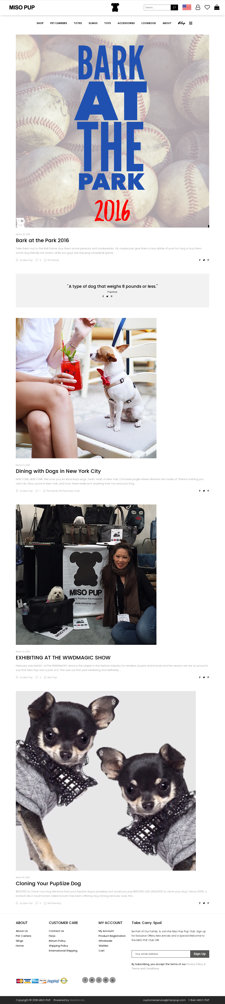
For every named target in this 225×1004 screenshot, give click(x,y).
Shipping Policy (58, 946)
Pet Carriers (23, 936)
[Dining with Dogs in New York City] (86, 388)
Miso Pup (28, 260)
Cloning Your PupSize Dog (48, 883)
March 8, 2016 (23, 877)
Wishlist (103, 946)
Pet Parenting (66, 490)
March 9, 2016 (23, 651)
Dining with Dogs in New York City (58, 471)
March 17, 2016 (23, 465)
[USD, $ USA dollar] (186, 7)
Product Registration (112, 936)
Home (20, 946)
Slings (19, 941)
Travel (76, 490)
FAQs (52, 936)
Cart (102, 950)
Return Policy (57, 941)
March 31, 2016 (23, 234)
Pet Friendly (53, 260)
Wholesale (105, 941)
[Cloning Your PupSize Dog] (106, 781)
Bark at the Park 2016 (42, 240)
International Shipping (63, 950)
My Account (106, 931)
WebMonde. (77, 1000)
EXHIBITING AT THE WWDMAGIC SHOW (63, 657)
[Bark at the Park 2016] (112, 131)
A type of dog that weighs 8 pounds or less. (112, 286)
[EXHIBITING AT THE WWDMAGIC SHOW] (86, 574)
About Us (22, 931)
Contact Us (56, 931)
